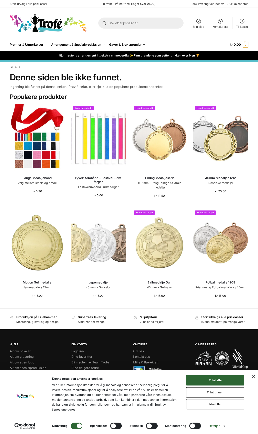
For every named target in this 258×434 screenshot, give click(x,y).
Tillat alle (215, 380)
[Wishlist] (58, 110)
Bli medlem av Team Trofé (90, 362)
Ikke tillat (215, 404)
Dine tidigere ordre (85, 368)
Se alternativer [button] (37, 200)
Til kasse (242, 26)
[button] (239, 45)
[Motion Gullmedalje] (37, 242)
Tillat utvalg (215, 392)
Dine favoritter (81, 357)
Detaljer (214, 426)
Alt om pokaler (20, 351)
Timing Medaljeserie (159, 178)
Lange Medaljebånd (37, 178)
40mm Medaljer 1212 (220, 178)
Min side (198, 26)
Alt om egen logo (22, 362)
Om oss (138, 351)
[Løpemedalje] (98, 242)
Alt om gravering (22, 357)
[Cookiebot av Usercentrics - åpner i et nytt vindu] (25, 426)
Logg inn (77, 351)
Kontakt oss (220, 26)
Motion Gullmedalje (37, 282)
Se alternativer (159, 204)
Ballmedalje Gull (159, 282)
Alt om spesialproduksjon (28, 368)
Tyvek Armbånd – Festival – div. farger (98, 180)
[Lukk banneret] (253, 376)
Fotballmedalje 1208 (220, 282)
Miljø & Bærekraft (145, 362)
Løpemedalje (98, 282)
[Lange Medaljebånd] (37, 138)
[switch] (116, 426)
